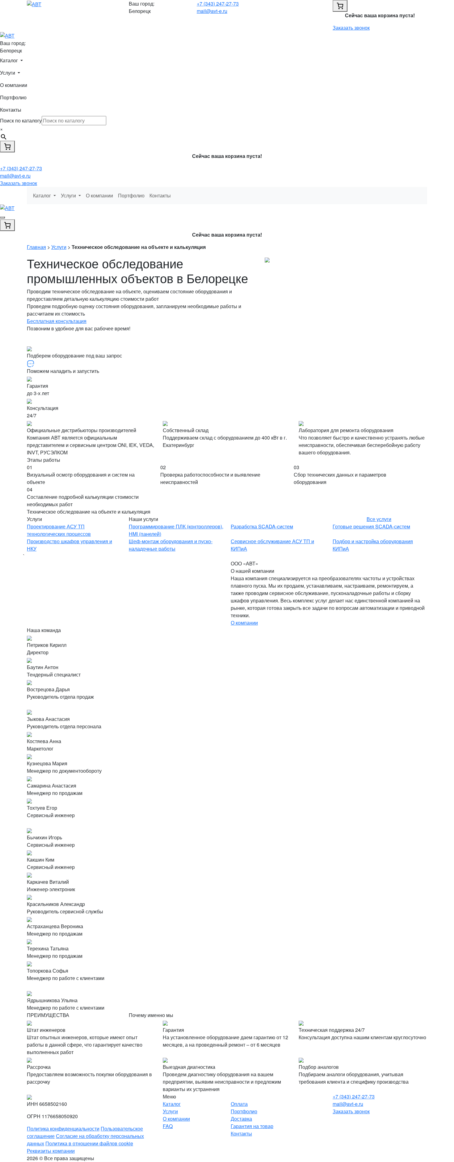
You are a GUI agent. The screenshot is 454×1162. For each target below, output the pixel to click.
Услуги (58, 246)
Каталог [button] (9, 60)
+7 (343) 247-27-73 (218, 3)
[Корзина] (340, 6)
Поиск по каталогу (21, 120)
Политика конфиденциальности (63, 1128)
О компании (13, 85)
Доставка (241, 1118)
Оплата (239, 1103)
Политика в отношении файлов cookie (89, 1143)
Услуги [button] (8, 72)
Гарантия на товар (252, 1126)
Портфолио (13, 97)
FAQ (168, 1126)
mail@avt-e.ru (212, 10)
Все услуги (379, 519)
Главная (36, 246)
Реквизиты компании (51, 1150)
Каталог (172, 1103)
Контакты (10, 109)
